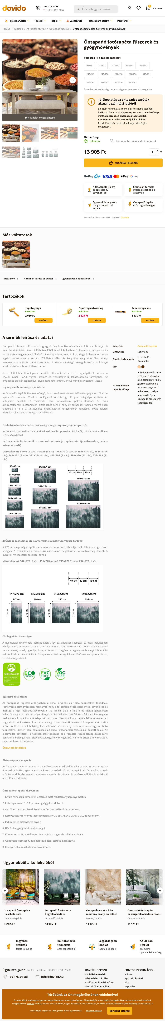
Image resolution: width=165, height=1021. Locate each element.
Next (72, 80)
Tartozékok (8, 278)
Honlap (6, 28)
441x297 (104, 82)
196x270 (143, 65)
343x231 (146, 74)
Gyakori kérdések (134, 978)
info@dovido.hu (52, 977)
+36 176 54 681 (17, 977)
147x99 (101, 65)
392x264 (90, 82)
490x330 (118, 82)
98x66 (89, 65)
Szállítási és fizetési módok (99, 982)
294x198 (118, 74)
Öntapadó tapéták (59, 28)
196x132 (129, 65)
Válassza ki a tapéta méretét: (103, 58)
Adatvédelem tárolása (96, 978)
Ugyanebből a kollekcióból (76, 278)
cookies (30, 1003)
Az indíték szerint (36, 28)
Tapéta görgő (33, 307)
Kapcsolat (130, 986)
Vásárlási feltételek (95, 974)
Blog (127, 982)
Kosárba (43, 320)
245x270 (104, 74)
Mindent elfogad (120, 1010)
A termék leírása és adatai (38, 278)
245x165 (90, 74)
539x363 (132, 82)
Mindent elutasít (94, 1010)
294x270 (132, 74)
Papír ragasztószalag (90, 307)
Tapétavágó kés (141, 307)
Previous (5, 890)
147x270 (115, 65)
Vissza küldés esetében (97, 986)
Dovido (125, 217)
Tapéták (18, 28)
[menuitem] (17, 21)
